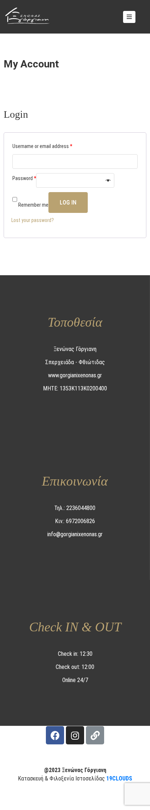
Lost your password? (32, 220)
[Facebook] (55, 735)
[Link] (95, 735)
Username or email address (42, 146)
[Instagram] (75, 735)
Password (24, 178)
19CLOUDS (119, 778)
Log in (68, 202)
